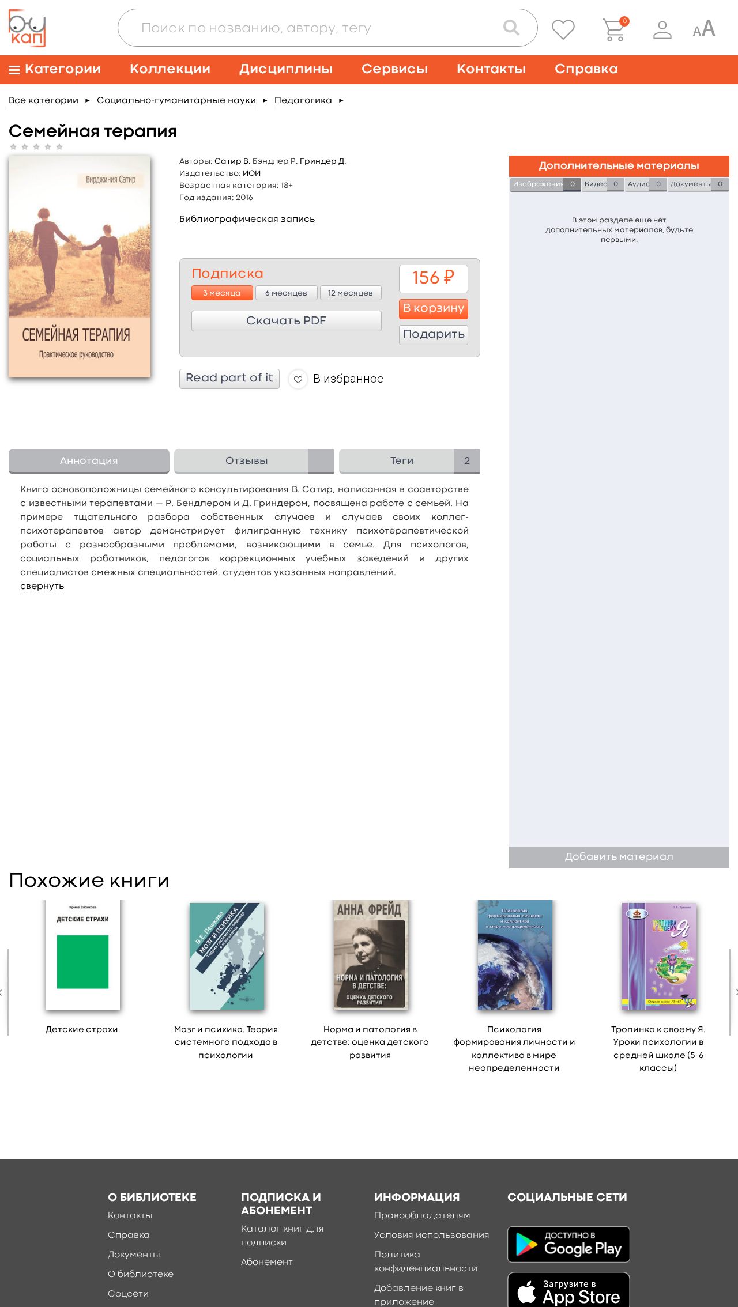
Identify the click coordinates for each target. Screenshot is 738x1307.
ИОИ (252, 173)
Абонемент (267, 1263)
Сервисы (395, 69)
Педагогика (303, 101)
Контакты (491, 69)
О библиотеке (141, 1275)
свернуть (42, 587)
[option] (82, 971)
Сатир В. (232, 161)
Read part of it (229, 378)
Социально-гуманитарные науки (176, 101)
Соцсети (128, 1294)
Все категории (43, 101)
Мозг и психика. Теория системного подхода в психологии (226, 1043)
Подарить (434, 335)
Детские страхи (82, 1030)
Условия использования (432, 1236)
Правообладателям (422, 1216)
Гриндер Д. (323, 161)
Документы (134, 1255)
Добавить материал (619, 857)
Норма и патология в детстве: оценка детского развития (370, 1043)
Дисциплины (286, 69)
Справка (586, 69)
